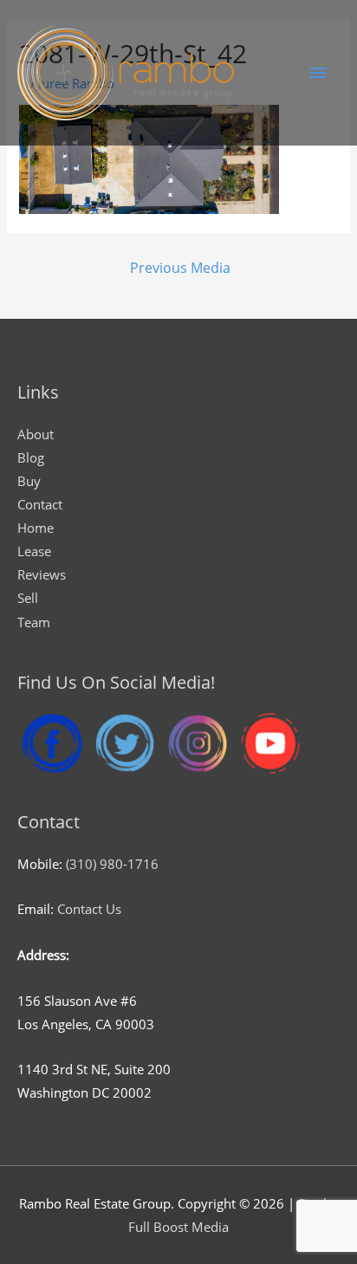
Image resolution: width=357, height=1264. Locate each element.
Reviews (41, 574)
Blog (30, 457)
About (35, 434)
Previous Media (180, 267)
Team (33, 622)
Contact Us (89, 908)
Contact (39, 504)
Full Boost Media (178, 1226)
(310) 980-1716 (112, 863)
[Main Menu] (318, 72)
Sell (27, 597)
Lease (34, 551)
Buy (29, 480)
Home (35, 527)
